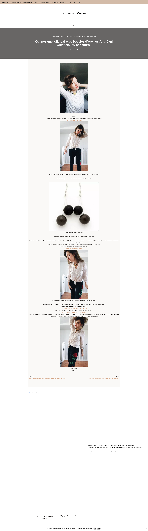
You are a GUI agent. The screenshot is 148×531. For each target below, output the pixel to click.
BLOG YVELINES (45, 2)
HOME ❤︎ (74, 25)
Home (53, 36)
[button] (79, 2)
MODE (36, 2)
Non (99, 528)
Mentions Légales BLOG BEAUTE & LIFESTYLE (44, 517)
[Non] (146, 528)
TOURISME (55, 2)
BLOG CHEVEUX (27, 2)
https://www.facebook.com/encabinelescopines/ (74, 312)
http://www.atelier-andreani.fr (74, 120)
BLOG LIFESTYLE (16, 2)
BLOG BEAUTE (5, 2)
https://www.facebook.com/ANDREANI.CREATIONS (74, 308)
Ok (95, 528)
